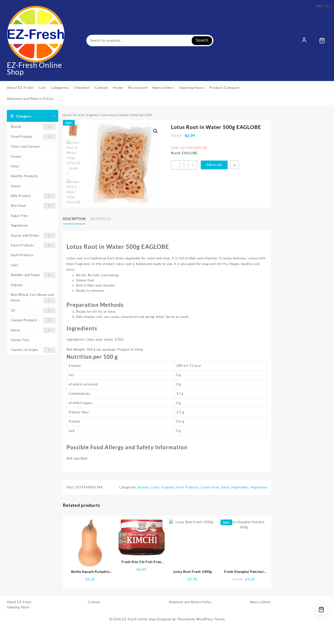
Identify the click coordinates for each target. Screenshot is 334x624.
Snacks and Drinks (25, 235)
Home (67, 115)
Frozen (16, 156)
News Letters (260, 602)
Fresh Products (22, 245)
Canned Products (24, 320)
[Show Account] (304, 40)
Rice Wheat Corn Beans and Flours (32, 297)
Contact (94, 602)
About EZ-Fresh (19, 602)
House (16, 186)
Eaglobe (92, 115)
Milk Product (21, 196)
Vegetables (239, 487)
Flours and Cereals (25, 146)
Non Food (18, 206)
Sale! (15, 265)
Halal (15, 166)
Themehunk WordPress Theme (201, 619)
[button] (155, 131)
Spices (16, 330)
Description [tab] (74, 219)
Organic (17, 285)
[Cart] (322, 41)
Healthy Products (24, 176)
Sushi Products (22, 255)
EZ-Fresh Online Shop (34, 68)
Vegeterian (19, 225)
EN (318, 6)
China (155, 487)
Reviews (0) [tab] (100, 219)
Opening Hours (18, 607)
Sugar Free (19, 216)
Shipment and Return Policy (190, 602)
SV (328, 6)
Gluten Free (20, 340)
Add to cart (214, 165)
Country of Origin (24, 350)
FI (323, 6)
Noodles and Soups (25, 275)
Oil (13, 310)
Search (202, 40)
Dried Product (22, 137)
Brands (16, 126)
